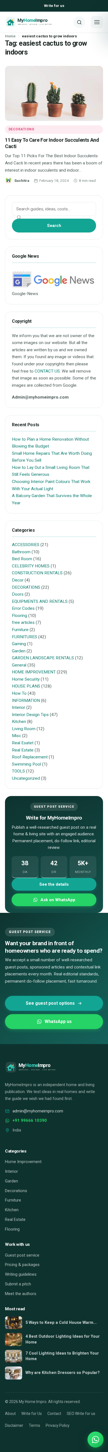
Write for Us (31, 1413)
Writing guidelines (21, 1274)
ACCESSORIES (25, 544)
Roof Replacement (30, 757)
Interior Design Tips (30, 714)
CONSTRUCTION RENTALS (37, 572)
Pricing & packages (22, 1264)
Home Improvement (23, 1161)
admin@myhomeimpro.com (37, 1111)
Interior (18, 707)
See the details (54, 884)
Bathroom (21, 551)
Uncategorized (26, 778)
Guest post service (22, 1255)
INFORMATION (26, 700)
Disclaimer (14, 1425)
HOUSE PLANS (26, 686)
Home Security (26, 679)
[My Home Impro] (37, 22)
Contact (54, 1413)
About (10, 1413)
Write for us (54, 6)
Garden (18, 651)
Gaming (19, 643)
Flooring (19, 615)
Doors (18, 594)
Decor (18, 580)
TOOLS (18, 771)
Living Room (23, 728)
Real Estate (23, 750)
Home (10, 36)
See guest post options (50, 1003)
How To (19, 693)
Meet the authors (20, 1293)
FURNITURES (24, 636)
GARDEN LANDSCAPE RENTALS (43, 657)
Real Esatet (23, 742)
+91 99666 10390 (29, 1120)
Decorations (16, 1190)
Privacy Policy (58, 1425)
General (19, 665)
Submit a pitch (18, 1284)
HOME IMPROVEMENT (34, 672)
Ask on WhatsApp (57, 899)
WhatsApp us (58, 1021)
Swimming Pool (26, 764)
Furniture (20, 629)
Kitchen (19, 721)
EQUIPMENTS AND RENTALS (40, 601)
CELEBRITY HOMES (31, 566)
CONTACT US (47, 371)
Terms (34, 1425)
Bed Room (22, 558)
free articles (23, 622)
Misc (16, 735)
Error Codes (23, 608)
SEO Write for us (81, 1413)
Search (54, 225)
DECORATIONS (21, 129)
